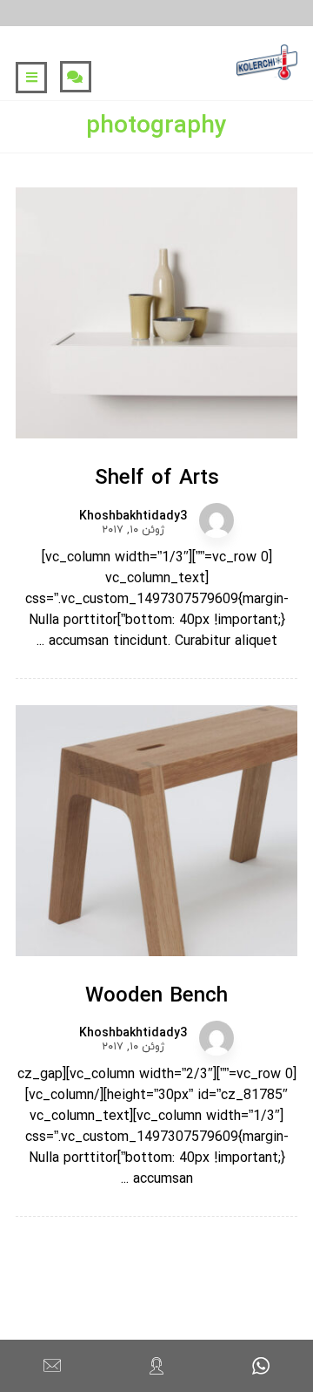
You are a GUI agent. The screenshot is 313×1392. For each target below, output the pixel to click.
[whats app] (261, 1366)
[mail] (52, 1366)
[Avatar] (216, 520)
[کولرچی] (266, 63)
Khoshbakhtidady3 (133, 517)
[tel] (156, 1366)
